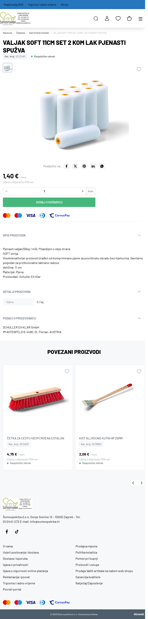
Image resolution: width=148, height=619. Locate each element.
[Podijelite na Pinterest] (84, 166)
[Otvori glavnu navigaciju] (140, 18)
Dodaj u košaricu (49, 202)
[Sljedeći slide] (141, 483)
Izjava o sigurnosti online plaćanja (25, 571)
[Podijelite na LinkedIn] (93, 166)
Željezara (20, 32)
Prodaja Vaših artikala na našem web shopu (104, 571)
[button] (7, 67)
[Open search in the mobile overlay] (95, 18)
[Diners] (42, 215)
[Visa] (30, 215)
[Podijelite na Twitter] (75, 166)
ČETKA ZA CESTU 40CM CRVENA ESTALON (35, 438)
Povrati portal (12, 589)
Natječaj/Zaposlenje (89, 583)
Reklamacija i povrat (16, 577)
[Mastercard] (7, 215)
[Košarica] (129, 18)
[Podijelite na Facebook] (66, 166)
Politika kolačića (86, 552)
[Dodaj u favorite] (139, 69)
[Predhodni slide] (133, 483)
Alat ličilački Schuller (39, 32)
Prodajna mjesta (86, 546)
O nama (8, 546)
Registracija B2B (13, 4)
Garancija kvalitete (88, 577)
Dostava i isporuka (15, 558)
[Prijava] (107, 18)
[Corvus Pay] (59, 215)
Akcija (64, 4)
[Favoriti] (118, 18)
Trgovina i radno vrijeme (42, 4)
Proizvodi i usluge (87, 564)
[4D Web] (139, 614)
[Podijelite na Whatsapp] (102, 166)
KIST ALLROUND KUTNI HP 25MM (101, 438)
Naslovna (7, 32)
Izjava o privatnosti (15, 564)
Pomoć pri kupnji (87, 558)
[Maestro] (18, 215)
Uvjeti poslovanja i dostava (21, 552)
